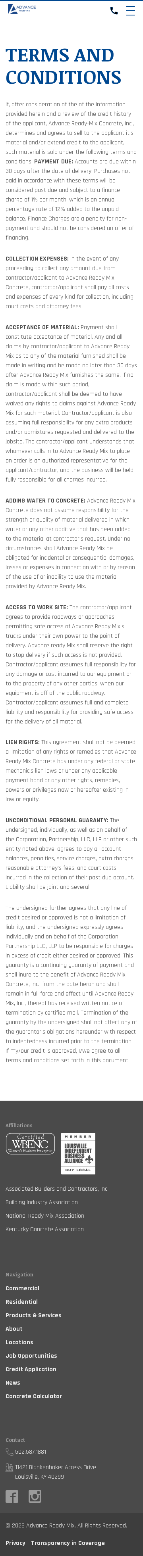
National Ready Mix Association (45, 1216)
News (13, 1383)
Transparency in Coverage (68, 1543)
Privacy (15, 1543)
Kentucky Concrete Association (45, 1229)
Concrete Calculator (34, 1396)
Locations (19, 1342)
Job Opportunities (31, 1356)
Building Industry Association (42, 1202)
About (14, 1329)
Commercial (22, 1288)
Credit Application (31, 1369)
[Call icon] (114, 11)
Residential (22, 1302)
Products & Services (34, 1315)
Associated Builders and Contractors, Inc (56, 1189)
